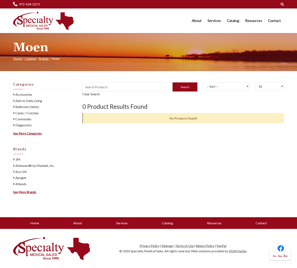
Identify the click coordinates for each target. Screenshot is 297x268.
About (197, 20)
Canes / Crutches (27, 113)
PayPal (221, 246)
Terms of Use (184, 246)
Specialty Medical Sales (147, 251)
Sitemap (167, 246)
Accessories (23, 94)
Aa (274, 256)
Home (17, 58)
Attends (20, 184)
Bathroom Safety (27, 107)
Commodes (23, 119)
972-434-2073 (29, 4)
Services (214, 20)
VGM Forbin (237, 251)
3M (17, 159)
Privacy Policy (149, 246)
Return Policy (205, 246)
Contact (274, 20)
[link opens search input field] (282, 4)
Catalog (233, 20)
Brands (43, 58)
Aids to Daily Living (28, 101)
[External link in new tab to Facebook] (280, 248)
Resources (253, 20)
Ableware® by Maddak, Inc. (35, 165)
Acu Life (21, 171)
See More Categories (27, 133)
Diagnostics (23, 125)
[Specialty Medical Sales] (43, 21)
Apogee (20, 178)
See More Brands (24, 192)
